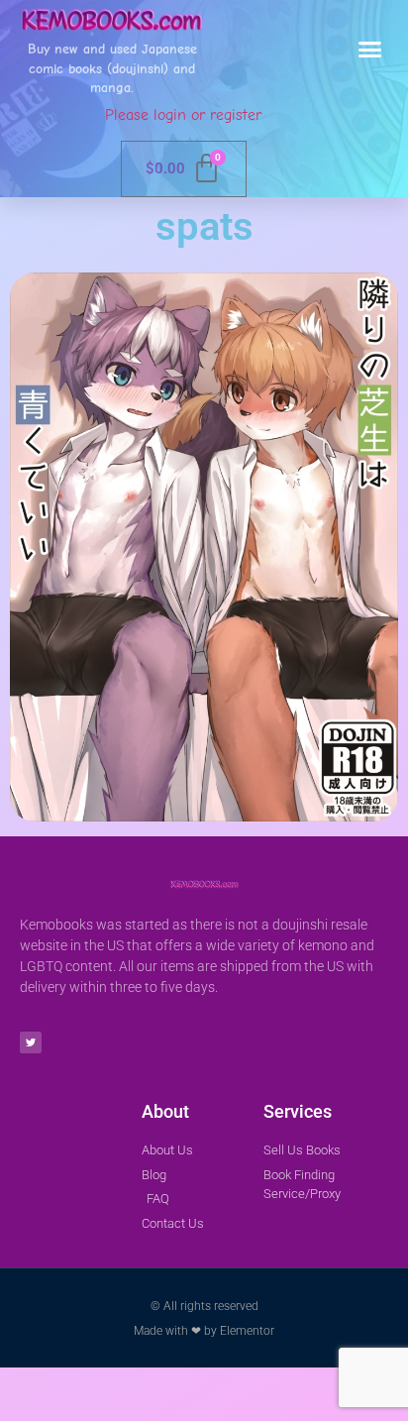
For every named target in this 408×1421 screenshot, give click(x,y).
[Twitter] (31, 1042)
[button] (370, 49)
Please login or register (183, 115)
